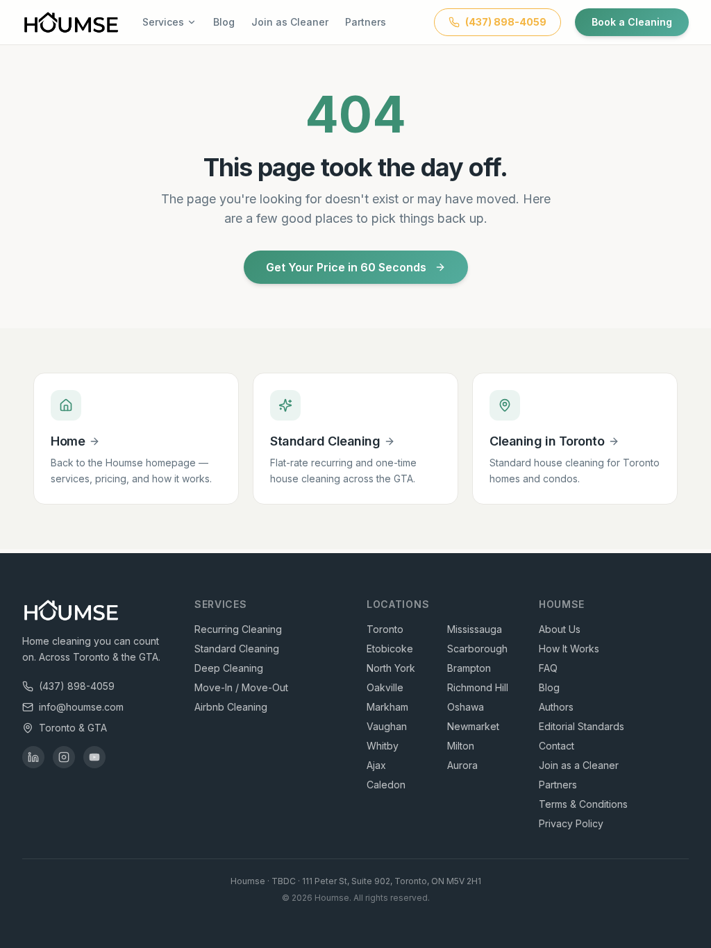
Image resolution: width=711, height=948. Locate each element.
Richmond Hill (477, 687)
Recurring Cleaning (238, 629)
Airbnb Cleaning (230, 707)
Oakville (385, 687)
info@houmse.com (81, 707)
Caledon (386, 784)
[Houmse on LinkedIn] (33, 757)
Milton (460, 746)
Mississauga (474, 629)
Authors (556, 707)
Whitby (383, 746)
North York (391, 668)
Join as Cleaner (289, 22)
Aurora (462, 765)
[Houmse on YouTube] (94, 757)
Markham (387, 707)
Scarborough (477, 648)
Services (163, 22)
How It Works (569, 648)
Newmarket (473, 726)
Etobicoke (390, 648)
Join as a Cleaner (579, 765)
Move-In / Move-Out (241, 687)
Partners (365, 22)
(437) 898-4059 (77, 686)
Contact (556, 746)
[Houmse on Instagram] (64, 757)
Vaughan (387, 726)
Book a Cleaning (632, 22)
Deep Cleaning (228, 668)
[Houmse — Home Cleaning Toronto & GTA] (71, 22)
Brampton (469, 668)
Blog (224, 22)
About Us (559, 629)
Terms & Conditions (583, 804)
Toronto (385, 629)
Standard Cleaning (236, 648)
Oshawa (465, 707)
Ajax (376, 765)
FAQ (548, 668)
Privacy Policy (571, 823)
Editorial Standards (581, 726)
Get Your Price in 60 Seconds (346, 267)
